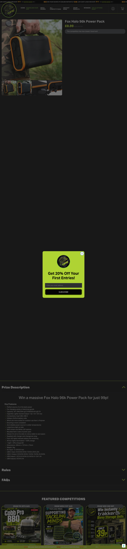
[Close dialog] (82, 253)
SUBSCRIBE (63, 292)
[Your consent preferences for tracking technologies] (124, 546)
